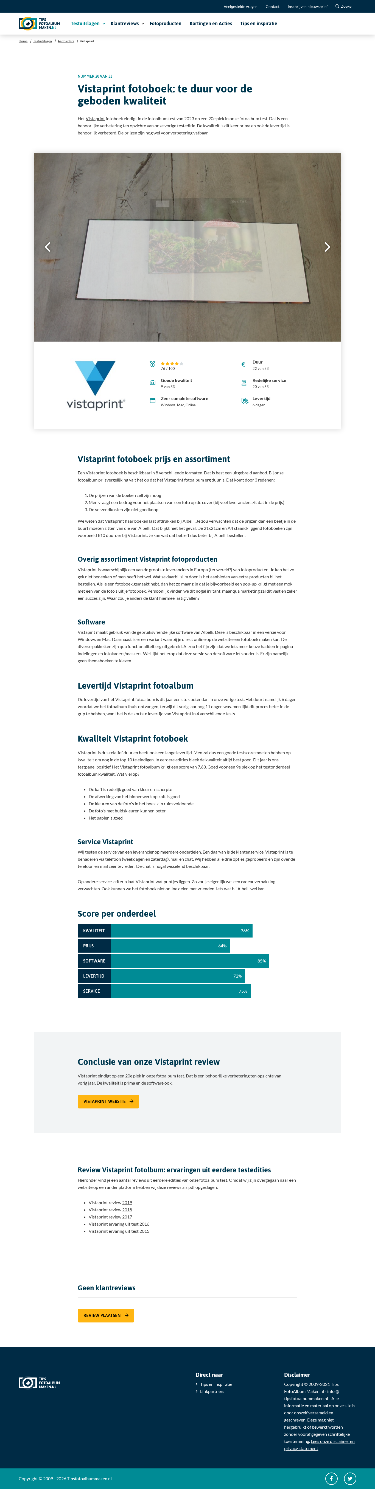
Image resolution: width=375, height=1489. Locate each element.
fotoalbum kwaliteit (96, 773)
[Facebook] (331, 1479)
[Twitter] (350, 1479)
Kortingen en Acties (211, 23)
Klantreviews (125, 23)
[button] (327, 247)
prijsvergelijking (113, 479)
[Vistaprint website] (96, 385)
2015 (144, 1231)
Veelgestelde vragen (241, 6)
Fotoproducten (165, 23)
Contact (272, 6)
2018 (127, 1209)
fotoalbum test (170, 1075)
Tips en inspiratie (258, 23)
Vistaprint (95, 118)
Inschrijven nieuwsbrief (308, 6)
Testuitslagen (85, 23)
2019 (127, 1202)
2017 (127, 1216)
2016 (144, 1223)
